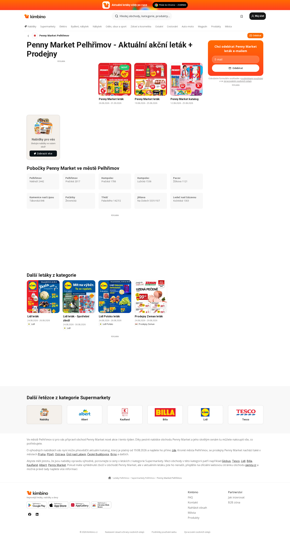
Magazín (202, 26)
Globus (226, 461)
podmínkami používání (252, 78)
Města (228, 26)
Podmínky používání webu (164, 532)
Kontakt (193, 502)
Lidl (243, 461)
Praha (41, 454)
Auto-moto (188, 26)
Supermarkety (47, 26)
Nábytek (97, 26)
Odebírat (257, 35)
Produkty (216, 26)
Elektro (63, 26)
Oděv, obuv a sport (116, 26)
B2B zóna (234, 502)
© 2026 (89, 532)
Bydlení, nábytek (80, 26)
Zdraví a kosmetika (141, 26)
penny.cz (250, 465)
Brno (113, 454)
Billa (249, 461)
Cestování (172, 26)
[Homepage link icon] (109, 478)
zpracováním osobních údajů (237, 81)
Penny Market (57, 465)
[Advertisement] (61, 86)
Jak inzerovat (236, 497)
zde (174, 450)
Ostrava (60, 454)
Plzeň (50, 454)
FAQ (190, 497)
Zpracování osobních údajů (197, 532)
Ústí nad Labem (76, 454)
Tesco (236, 461)
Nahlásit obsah (197, 507)
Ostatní (159, 26)
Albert (43, 465)
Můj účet (259, 16)
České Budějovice (98, 454)
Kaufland (32, 465)
